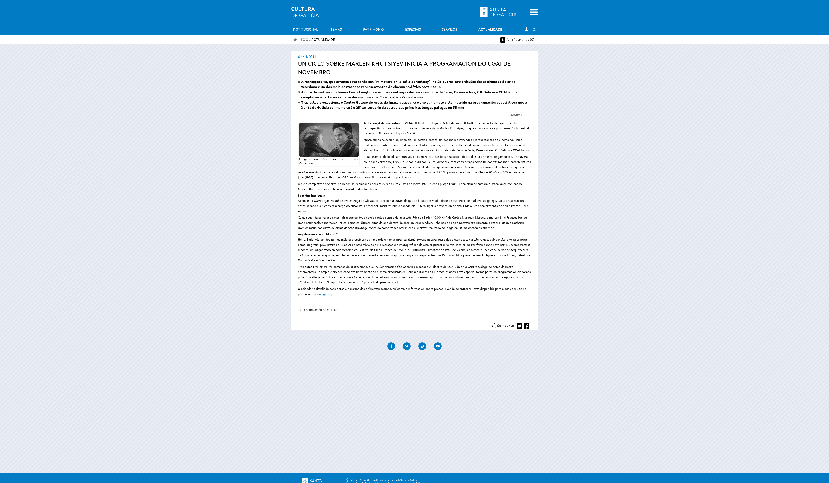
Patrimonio (373, 30)
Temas (336, 30)
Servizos (449, 30)
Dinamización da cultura (320, 310)
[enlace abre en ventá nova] (519, 326)
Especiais (413, 30)
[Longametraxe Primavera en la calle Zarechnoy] (329, 140)
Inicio (303, 40)
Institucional (305, 30)
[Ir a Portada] (305, 14)
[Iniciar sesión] (526, 29)
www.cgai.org (323, 294)
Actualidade (490, 30)
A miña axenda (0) (520, 40)
